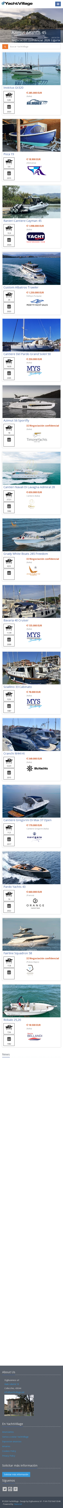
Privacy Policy (8, 1455)
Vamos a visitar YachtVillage (15, 1436)
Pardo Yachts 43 (14, 887)
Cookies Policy (9, 1451)
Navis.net (18, 1504)
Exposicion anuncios (11, 1441)
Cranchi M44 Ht (14, 753)
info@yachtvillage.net (14, 1392)
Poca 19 (9, 154)
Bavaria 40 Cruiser (16, 620)
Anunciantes (8, 1431)
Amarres (6, 1446)
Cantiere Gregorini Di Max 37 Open (28, 820)
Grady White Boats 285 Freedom (26, 554)
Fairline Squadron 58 (18, 953)
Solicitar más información (16, 1474)
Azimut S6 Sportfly (16, 420)
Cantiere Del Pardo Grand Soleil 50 (27, 354)
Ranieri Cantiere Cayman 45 (22, 221)
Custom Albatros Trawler (21, 287)
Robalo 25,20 (12, 1020)
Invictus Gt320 (13, 88)
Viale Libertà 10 (11, 1384)
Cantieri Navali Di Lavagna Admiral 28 (29, 487)
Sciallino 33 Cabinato (18, 687)
